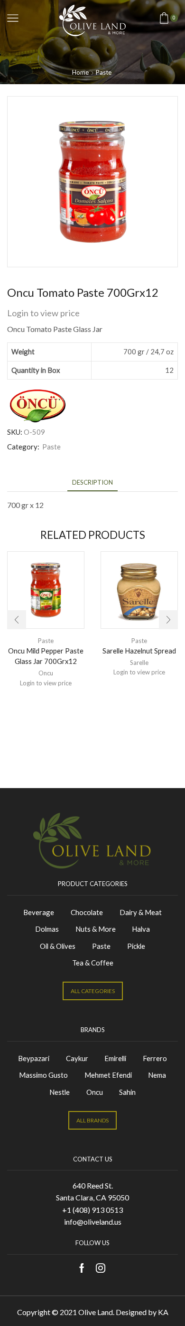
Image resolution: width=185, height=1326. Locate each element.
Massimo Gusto (43, 1075)
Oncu (45, 673)
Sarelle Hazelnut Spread (139, 650)
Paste (103, 72)
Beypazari (33, 1058)
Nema (157, 1075)
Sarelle (139, 662)
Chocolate (87, 912)
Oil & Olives (57, 946)
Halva (141, 929)
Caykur (77, 1058)
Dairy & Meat (141, 912)
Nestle (59, 1092)
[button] (16, 619)
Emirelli (115, 1058)
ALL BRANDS (92, 1120)
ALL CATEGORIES (93, 990)
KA (163, 1311)
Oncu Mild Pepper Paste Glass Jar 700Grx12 (45, 655)
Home (80, 72)
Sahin (127, 1092)
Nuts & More (95, 929)
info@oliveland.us (92, 1221)
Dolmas (47, 929)
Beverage (38, 912)
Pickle (136, 946)
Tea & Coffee (92, 962)
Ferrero (155, 1058)
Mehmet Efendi (108, 1075)
